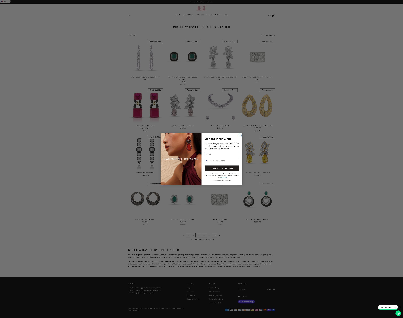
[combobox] (208, 160)
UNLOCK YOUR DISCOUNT (222, 168)
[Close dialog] (240, 135)
